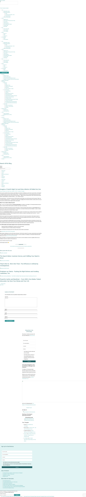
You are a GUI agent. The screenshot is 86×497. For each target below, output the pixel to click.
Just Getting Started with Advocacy (11, 102)
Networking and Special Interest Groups (11, 99)
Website (6, 316)
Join (2, 41)
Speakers (3, 177)
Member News (4, 108)
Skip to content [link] (2, 0)
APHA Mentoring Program (8, 24)
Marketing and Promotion (9, 93)
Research (6, 107)
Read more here (32, 335)
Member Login (2, 6)
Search (1, 166)
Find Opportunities (8, 141)
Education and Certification (9, 96)
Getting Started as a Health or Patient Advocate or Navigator (13, 472)
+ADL (3, 112)
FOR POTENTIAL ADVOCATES (27, 246)
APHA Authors (6, 39)
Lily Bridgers (26, 438)
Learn (3, 18)
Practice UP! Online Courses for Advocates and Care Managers (13, 485)
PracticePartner (7, 15)
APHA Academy (6, 54)
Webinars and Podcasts (9, 86)
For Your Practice (6, 89)
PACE (6, 13)
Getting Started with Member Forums (9, 121)
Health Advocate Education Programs (9, 484)
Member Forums (6, 75)
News (4, 38)
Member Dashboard (3, 160)
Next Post (2, 284)
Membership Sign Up (7, 12)
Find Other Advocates (7, 76)
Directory (3, 176)
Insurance (6, 92)
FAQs (4, 34)
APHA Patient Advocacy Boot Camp (9, 20)
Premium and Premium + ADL (10, 14)
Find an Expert (6, 61)
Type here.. (6, 296)
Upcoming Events (6, 154)
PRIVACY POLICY (29, 407)
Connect (3, 74)
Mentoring (7, 87)
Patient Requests (6, 113)
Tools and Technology (8, 100)
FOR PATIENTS (12, 246)
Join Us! (3, 171)
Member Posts (7, 85)
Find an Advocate (6, 28)
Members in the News (6, 475)
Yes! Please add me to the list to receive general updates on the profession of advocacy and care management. (29, 356)
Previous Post (2, 283)
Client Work (5, 147)
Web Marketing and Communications (11, 101)
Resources (3, 81)
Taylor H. (25, 433)
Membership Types (7, 11)
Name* (6, 309)
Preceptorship (6, 25)
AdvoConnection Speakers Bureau (8, 487)
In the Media (4, 37)
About (3, 32)
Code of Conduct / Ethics (9, 88)
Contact (3, 115)
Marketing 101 (6, 19)
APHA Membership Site (7, 480)
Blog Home (3, 170)
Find (2, 27)
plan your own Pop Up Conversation (11, 235)
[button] (29, 355)
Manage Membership (5, 80)
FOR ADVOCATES (18, 246)
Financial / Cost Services (9, 106)
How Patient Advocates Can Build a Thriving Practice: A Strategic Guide (29, 435)
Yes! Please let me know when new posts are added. (29, 352)
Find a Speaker (6, 31)
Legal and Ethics (8, 134)
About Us (5, 33)
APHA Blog (5, 26)
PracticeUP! (5, 21)
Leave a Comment (3, 191)
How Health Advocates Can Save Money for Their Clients (30, 439)
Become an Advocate (5, 174)
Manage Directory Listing (8, 114)
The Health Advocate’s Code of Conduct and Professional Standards (14, 486)
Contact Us (5, 35)
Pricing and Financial (8, 94)
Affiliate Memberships (7, 48)
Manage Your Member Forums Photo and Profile (11, 79)
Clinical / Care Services (9, 105)
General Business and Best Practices (11, 95)
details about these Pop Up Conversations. (8, 231)
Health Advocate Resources (7, 483)
